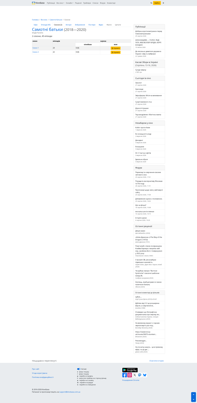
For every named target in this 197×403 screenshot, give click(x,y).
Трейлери (87, 3)
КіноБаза (39, 2)
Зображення (80, 25)
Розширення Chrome (130, 380)
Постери (91, 25)
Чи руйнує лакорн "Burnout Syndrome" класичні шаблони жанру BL (147, 274)
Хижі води (140, 90)
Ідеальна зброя (141, 160)
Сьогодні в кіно (143, 78)
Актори (68, 25)
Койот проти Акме (142, 128)
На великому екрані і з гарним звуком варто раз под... (147, 325)
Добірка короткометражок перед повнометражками (148, 33)
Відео (101, 25)
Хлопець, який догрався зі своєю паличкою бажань (148, 284)
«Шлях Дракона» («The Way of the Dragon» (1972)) (148, 239)
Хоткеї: (84, 369)
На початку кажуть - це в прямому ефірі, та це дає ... (149, 349)
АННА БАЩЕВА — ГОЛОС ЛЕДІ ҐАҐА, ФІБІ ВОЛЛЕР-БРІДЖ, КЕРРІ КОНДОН (148, 43)
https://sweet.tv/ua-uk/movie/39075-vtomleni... (145, 334)
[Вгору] (193, 394)
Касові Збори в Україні (146, 64)
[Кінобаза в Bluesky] (144, 375)
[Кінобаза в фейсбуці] (124, 375)
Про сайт (35, 369)
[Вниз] (193, 399)
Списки (95, 3)
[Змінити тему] (163, 3)
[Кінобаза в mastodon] (139, 375)
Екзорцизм (140, 147)
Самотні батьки (56, 20)
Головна (35, 20)
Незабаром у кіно (144, 123)
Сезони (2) (58, 25)
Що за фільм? (143, 206)
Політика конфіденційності (43, 377)
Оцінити (116, 48)
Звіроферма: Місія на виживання (148, 96)
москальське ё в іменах (144, 212)
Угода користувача (39, 373)
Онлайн (69, 3)
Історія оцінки (142, 219)
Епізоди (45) (45, 25)
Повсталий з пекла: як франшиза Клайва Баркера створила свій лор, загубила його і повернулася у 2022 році (148, 251)
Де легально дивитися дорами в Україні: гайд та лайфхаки (148, 53)
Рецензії (78, 3)
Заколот (140, 84)
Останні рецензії (143, 226)
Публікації (51, 3)
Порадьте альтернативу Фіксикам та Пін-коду (148, 183)
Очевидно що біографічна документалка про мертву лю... (147, 315)
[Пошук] (151, 3)
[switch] (78, 369)
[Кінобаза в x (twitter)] (134, 375)
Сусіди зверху (140, 71)
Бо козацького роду (143, 135)
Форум (102, 3)
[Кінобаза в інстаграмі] (129, 375)
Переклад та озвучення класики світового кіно (148, 174)
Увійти (157, 3)
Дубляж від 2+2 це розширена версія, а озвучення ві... (147, 305)
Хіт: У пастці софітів (143, 154)
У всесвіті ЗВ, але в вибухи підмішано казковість (148, 263)
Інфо (36, 25)
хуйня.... (146, 298)
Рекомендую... (141, 342)
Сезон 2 (36, 52)
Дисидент (140, 141)
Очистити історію (156, 361)
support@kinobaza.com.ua (69, 392)
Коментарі (111, 3)
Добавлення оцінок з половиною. (148, 200)
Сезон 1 (36, 48)
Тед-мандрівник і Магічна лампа (148, 115)
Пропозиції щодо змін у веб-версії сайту (149, 192)
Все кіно (60, 3)
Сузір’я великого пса (143, 103)
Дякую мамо (142, 232)
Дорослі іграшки (141, 109)
